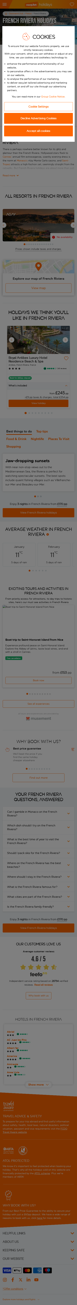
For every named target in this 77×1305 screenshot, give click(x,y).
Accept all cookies (38, 131)
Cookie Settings (38, 106)
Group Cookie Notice (53, 96)
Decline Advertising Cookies (39, 118)
